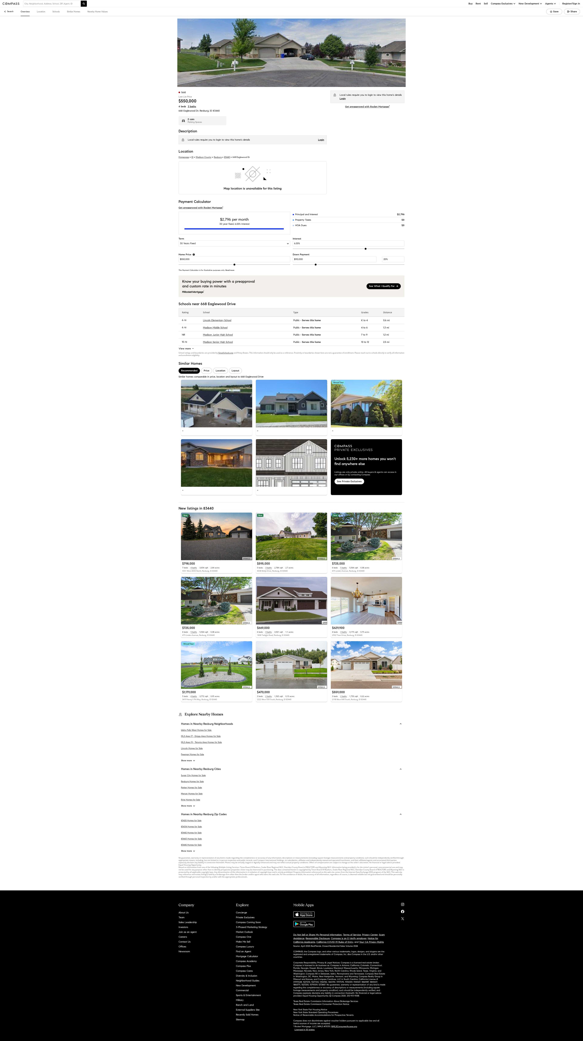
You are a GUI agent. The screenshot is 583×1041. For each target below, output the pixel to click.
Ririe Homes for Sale (190, 799)
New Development (246, 985)
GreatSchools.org (225, 353)
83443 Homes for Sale (191, 839)
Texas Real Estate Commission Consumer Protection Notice (321, 1004)
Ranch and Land (245, 1004)
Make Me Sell (243, 941)
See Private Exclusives (349, 481)
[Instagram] (402, 903)
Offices (182, 946)
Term (181, 238)
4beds (182, 106)
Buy (471, 3)
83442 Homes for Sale (191, 832)
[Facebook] (402, 910)
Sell (486, 3)
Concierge (241, 912)
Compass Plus (243, 966)
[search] (84, 4)
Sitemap (240, 1019)
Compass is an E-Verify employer (349, 938)
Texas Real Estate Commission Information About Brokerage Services (325, 1001)
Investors (183, 927)
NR (183, 334)
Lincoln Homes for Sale (192, 748)
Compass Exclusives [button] (502, 3)
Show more (186, 760)
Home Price (185, 254)
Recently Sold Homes (247, 1014)
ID (192, 157)
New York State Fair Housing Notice (310, 1009)
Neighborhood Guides (247, 980)
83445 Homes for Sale (191, 845)
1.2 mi (386, 334)
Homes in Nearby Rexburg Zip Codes (204, 814)
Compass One (243, 936)
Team (181, 917)
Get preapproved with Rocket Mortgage (367, 106)
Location (41, 11)
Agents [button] (549, 3)
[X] (402, 918)
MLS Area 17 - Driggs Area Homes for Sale (201, 736)
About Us (184, 912)
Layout (235, 370)
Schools (56, 11)
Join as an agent (188, 932)
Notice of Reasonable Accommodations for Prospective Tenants (323, 1015)
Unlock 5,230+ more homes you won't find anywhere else (365, 461)
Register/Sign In (571, 3)
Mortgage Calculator (247, 956)
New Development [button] (529, 3)
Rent (478, 3)
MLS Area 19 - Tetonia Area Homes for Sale (201, 742)
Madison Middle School (215, 327)
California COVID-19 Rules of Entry (334, 942)
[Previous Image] (184, 403)
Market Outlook (244, 932)
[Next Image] (248, 403)
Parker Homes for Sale (191, 787)
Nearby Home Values (97, 11)
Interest (297, 238)
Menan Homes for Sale (192, 793)
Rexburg (218, 157)
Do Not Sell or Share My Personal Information (317, 934)
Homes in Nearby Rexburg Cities (201, 769)
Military (240, 1000)
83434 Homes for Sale (191, 826)
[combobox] (52, 4)
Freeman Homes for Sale (192, 754)
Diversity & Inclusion (246, 975)
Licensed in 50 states (305, 1029)
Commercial (242, 990)
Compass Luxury (245, 946)
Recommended (189, 370)
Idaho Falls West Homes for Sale (196, 730)
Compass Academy (246, 961)
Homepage (184, 157)
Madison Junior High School (218, 334)
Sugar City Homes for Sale (193, 775)
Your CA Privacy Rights (371, 942)
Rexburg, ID (206, 110)
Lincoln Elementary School (217, 320)
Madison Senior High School (218, 342)
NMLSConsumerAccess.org (344, 1026)
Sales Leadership (188, 922)
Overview (25, 11)
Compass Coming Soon (248, 922)
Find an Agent (243, 951)
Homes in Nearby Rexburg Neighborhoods (207, 724)
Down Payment (301, 254)
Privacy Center (370, 934)
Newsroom (184, 951)
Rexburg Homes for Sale (192, 781)
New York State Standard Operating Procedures (315, 1012)
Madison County (203, 157)
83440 (216, 110)
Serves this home (311, 320)
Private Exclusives (245, 917)
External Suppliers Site (248, 1009)
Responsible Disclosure (318, 938)
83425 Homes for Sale (191, 820)
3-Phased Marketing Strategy (251, 927)
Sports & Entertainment (248, 995)
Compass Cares (244, 970)
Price (206, 370)
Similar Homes (73, 11)
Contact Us (185, 941)
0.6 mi (386, 320)
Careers (183, 936)
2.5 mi (386, 342)
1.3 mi (386, 327)
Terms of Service (352, 934)
